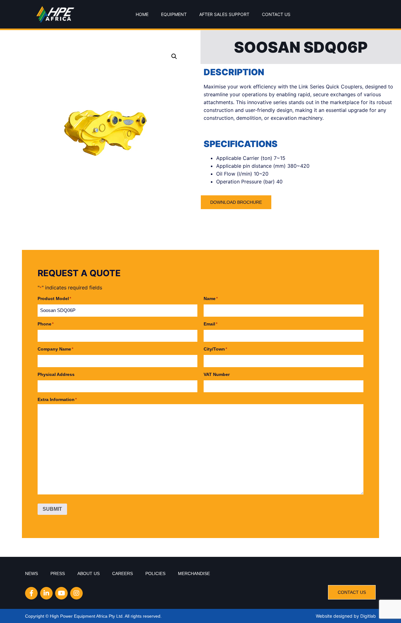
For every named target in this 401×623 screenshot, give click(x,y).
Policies (155, 573)
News (31, 573)
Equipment (174, 14)
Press (57, 573)
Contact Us (276, 14)
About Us (88, 573)
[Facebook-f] (31, 593)
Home (142, 14)
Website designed (334, 616)
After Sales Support (224, 14)
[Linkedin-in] (46, 593)
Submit (52, 509)
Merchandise (194, 573)
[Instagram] (76, 593)
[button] (174, 56)
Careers (122, 573)
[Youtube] (61, 593)
